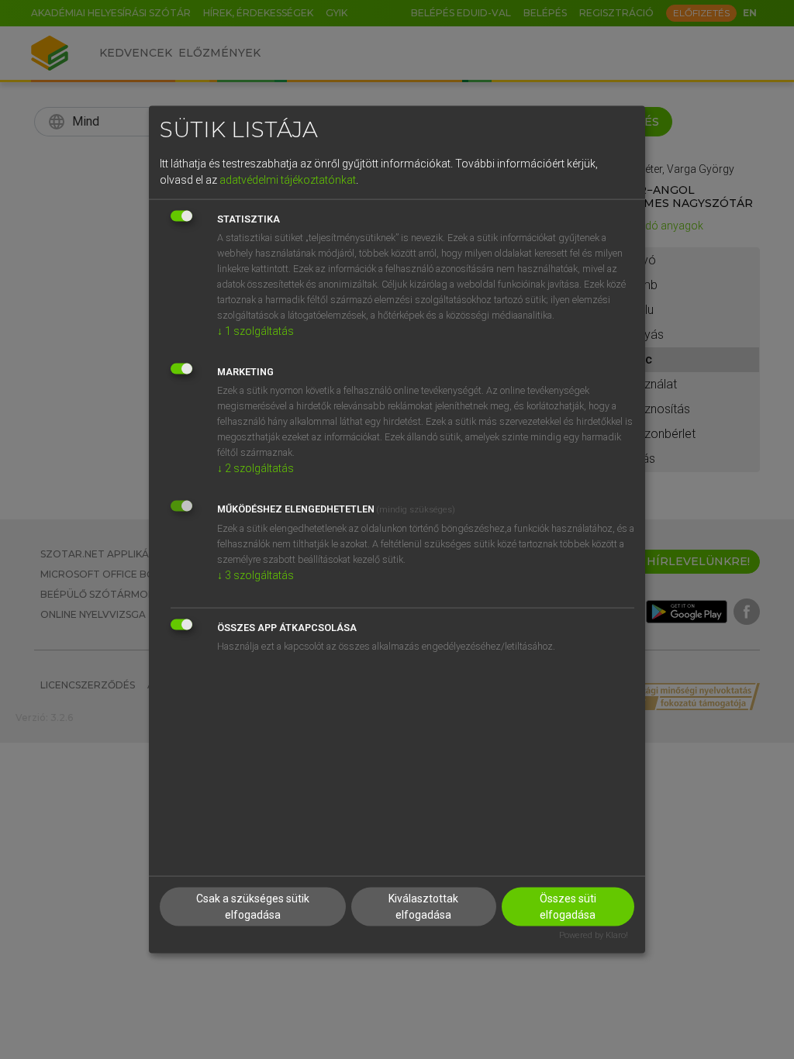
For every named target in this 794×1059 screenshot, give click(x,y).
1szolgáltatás (255, 330)
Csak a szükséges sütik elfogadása (252, 906)
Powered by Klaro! (593, 935)
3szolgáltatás (255, 574)
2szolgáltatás (255, 467)
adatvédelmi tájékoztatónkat (287, 179)
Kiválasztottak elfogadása (423, 906)
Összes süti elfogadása (568, 906)
